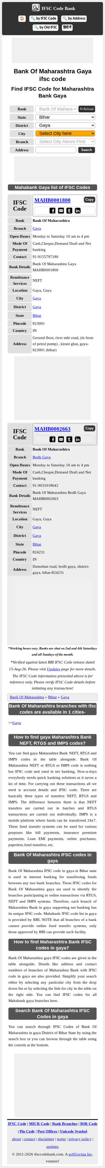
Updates (53, 669)
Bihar (37, 316)
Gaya (37, 228)
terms (61, 1139)
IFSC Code (17, 1124)
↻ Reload (87, 109)
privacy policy (80, 1139)
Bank (22, 109)
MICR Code (39, 1124)
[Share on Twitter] (69, 210)
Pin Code (27, 1131)
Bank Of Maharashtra (27, 697)
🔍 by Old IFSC (45, 28)
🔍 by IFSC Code (43, 19)
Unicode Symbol (73, 1131)
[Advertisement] (52, 50)
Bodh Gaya (42, 457)
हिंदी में (67, 28)
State (22, 117)
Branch (22, 142)
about (16, 1139)
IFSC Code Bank (58, 8)
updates (52, 1147)
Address (22, 150)
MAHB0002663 (52, 429)
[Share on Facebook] (52, 210)
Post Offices (47, 1131)
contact (29, 1139)
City (21, 134)
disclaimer (46, 1139)
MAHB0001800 (52, 200)
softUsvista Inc (80, 1154)
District (22, 126)
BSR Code (88, 1124)
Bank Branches (64, 1124)
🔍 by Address (73, 19)
